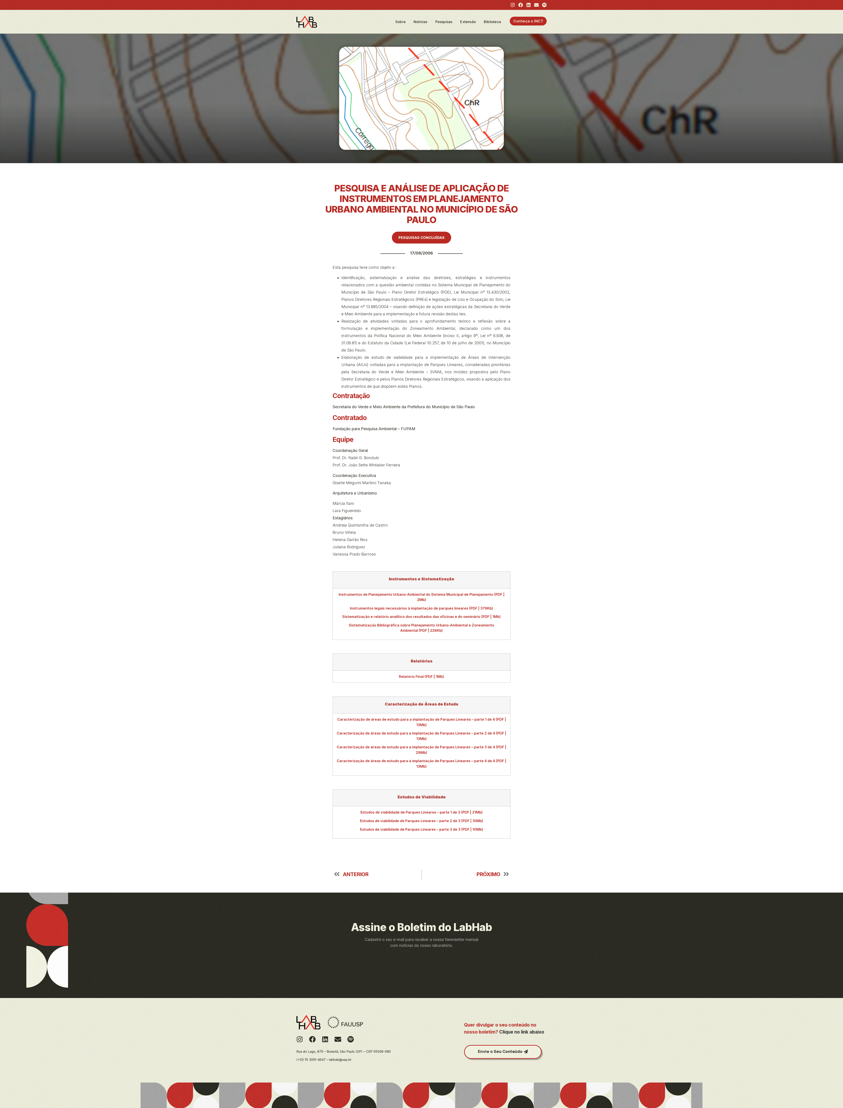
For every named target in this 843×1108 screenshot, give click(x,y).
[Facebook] (520, 5)
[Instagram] (512, 5)
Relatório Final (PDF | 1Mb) (421, 676)
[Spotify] (544, 5)
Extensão (468, 22)
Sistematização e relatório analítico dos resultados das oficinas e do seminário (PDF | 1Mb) (421, 616)
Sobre (400, 22)
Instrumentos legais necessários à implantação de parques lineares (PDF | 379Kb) (421, 608)
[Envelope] (536, 5)
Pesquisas (443, 22)
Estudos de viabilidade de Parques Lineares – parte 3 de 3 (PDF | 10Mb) (421, 829)
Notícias (420, 22)
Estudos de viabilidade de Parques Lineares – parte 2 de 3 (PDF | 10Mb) (421, 821)
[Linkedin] (528, 5)
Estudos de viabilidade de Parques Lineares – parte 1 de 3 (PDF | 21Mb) (421, 812)
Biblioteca (492, 22)
